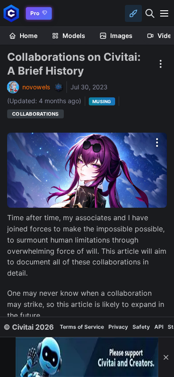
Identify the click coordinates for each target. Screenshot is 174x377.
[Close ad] (166, 357)
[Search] (150, 13)
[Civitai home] (11, 13)
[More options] (157, 142)
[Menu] (164, 13)
